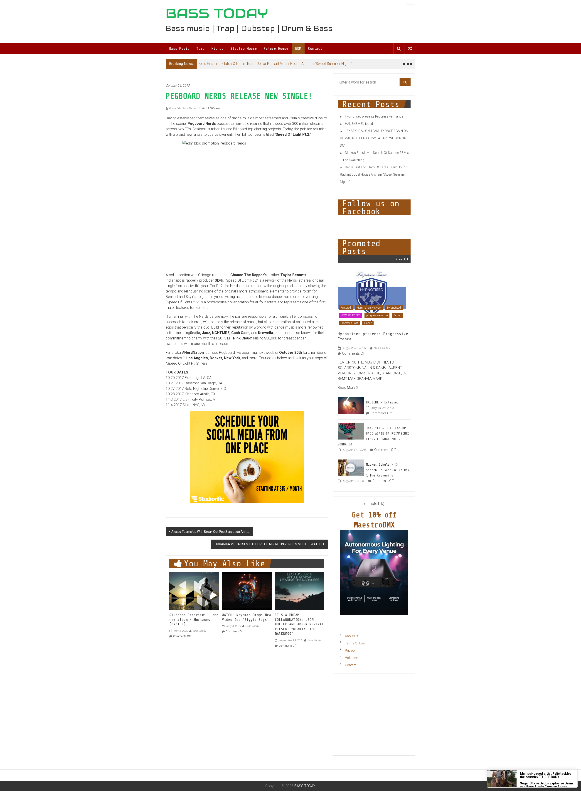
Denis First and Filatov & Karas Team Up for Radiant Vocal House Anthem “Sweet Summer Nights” (274, 63)
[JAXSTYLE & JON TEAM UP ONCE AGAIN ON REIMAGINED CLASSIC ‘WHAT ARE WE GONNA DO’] (351, 431)
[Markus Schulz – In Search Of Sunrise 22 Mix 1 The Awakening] (351, 467)
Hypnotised (394, 307)
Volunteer (352, 658)
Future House (276, 49)
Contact (315, 49)
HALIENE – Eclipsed (359, 123)
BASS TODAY (217, 13)
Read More (347, 387)
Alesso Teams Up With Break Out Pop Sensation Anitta (210, 531)
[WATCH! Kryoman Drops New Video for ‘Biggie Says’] (246, 591)
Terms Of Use (354, 643)
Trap (200, 49)
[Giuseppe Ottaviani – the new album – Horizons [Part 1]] (194, 591)
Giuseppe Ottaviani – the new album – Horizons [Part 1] (193, 619)
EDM (298, 49)
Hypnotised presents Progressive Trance (374, 116)
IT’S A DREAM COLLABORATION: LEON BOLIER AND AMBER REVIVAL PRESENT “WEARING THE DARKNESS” (299, 624)
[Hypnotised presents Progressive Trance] (372, 297)
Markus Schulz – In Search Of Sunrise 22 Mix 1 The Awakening (388, 470)
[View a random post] (410, 48)
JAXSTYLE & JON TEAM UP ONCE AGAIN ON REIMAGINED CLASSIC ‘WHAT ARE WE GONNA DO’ (374, 138)
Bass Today (199, 630)
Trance (368, 323)
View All (402, 259)
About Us (351, 636)
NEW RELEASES (350, 315)
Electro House (243, 49)
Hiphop (217, 49)
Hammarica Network (369, 307)
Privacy (350, 650)
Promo (397, 315)
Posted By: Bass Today (182, 108)
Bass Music (179, 49)
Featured (346, 307)
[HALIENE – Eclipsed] (351, 405)
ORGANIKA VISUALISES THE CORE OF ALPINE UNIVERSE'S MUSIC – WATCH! (268, 544)
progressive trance (377, 315)
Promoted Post (349, 323)
